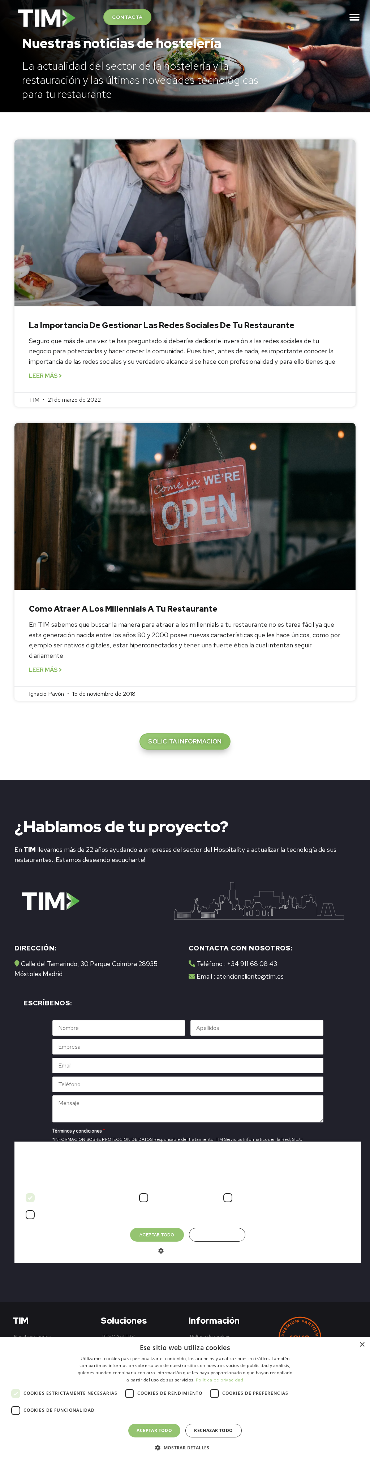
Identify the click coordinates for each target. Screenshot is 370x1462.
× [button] (362, 1344)
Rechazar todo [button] (213, 1430)
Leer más (44, 376)
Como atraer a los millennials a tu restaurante (123, 609)
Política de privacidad (220, 1380)
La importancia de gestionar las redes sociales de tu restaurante (161, 325)
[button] (127, 17)
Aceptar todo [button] (154, 1430)
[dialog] (185, 1399)
